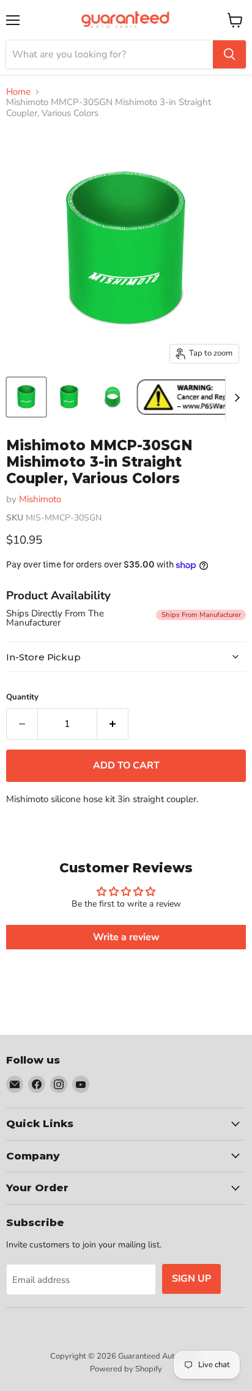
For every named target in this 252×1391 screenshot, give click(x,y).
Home (18, 92)
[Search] (229, 54)
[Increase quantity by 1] (112, 724)
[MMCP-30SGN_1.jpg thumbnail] (26, 397)
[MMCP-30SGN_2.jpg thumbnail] (112, 397)
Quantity (22, 697)
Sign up (191, 1278)
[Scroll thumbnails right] (235, 397)
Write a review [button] (126, 937)
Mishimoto (40, 499)
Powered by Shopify (126, 1369)
